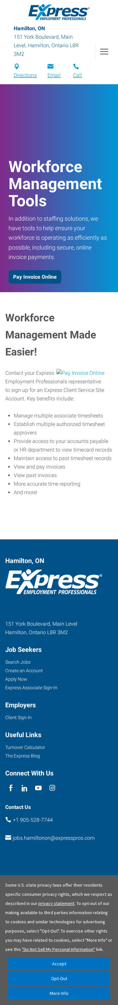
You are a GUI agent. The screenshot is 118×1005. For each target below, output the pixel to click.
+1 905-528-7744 (33, 820)
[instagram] (52, 788)
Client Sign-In (18, 717)
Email (54, 75)
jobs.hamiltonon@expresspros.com (54, 838)
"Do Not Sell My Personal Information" (58, 949)
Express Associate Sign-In (31, 687)
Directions (25, 75)
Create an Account (24, 670)
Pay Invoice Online (35, 277)
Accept (59, 964)
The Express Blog (22, 755)
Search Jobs (17, 662)
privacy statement (56, 903)
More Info (59, 993)
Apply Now (16, 679)
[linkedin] (24, 788)
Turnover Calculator (25, 747)
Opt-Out (59, 978)
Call (77, 75)
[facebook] (10, 788)
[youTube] (38, 788)
